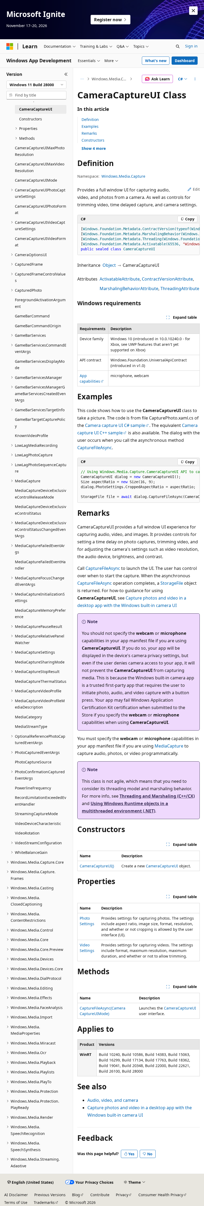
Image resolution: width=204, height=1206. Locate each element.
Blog (76, 1194)
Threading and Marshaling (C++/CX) (157, 796)
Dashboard (185, 60)
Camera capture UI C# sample (115, 425)
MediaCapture (169, 746)
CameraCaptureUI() (97, 865)
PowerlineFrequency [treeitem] (33, 787)
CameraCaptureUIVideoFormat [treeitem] (40, 242)
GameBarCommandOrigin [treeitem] (38, 325)
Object (109, 265)
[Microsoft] (9, 46)
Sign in (191, 46)
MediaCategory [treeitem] (28, 716)
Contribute (99, 1194)
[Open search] (177, 46)
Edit (196, 189)
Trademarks (44, 1202)
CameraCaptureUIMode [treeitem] (36, 180)
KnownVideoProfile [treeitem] (31, 435)
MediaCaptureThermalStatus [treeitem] (40, 681)
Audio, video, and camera (112, 1100)
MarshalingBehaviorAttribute (129, 288)
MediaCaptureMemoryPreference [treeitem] (40, 613)
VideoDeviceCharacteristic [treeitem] (38, 823)
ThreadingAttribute (179, 288)
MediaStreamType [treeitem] (31, 726)
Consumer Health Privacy (160, 1194)
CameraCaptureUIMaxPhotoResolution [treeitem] (40, 151)
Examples (90, 126)
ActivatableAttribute (120, 279)
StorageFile (171, 583)
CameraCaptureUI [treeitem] (35, 109)
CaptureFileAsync (94, 448)
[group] (138, 239)
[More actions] (195, 79)
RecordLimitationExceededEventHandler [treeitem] (40, 801)
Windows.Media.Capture (110, 78)
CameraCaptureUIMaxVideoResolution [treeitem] (39, 167)
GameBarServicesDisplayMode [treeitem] (40, 364)
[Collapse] (66, 74)
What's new (156, 60)
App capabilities (90, 378)
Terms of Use (15, 1202)
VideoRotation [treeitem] (27, 833)
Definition (90, 119)
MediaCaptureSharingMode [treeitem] (40, 662)
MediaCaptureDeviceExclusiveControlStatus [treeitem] (40, 510)
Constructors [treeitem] (30, 118)
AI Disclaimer (16, 1194)
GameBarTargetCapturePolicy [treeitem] (40, 423)
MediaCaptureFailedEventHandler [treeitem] (40, 565)
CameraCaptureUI (162, 865)
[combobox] (36, 85)
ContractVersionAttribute (167, 279)
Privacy (122, 1194)
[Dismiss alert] (193, 10)
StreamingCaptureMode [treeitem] (36, 813)
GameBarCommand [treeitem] (32, 315)
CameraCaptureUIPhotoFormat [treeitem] (40, 209)
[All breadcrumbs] (82, 79)
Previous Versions (50, 1194)
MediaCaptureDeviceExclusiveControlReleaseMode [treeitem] (40, 494)
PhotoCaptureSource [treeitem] (33, 761)
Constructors (93, 140)
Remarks (89, 133)
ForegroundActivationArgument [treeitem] (40, 303)
